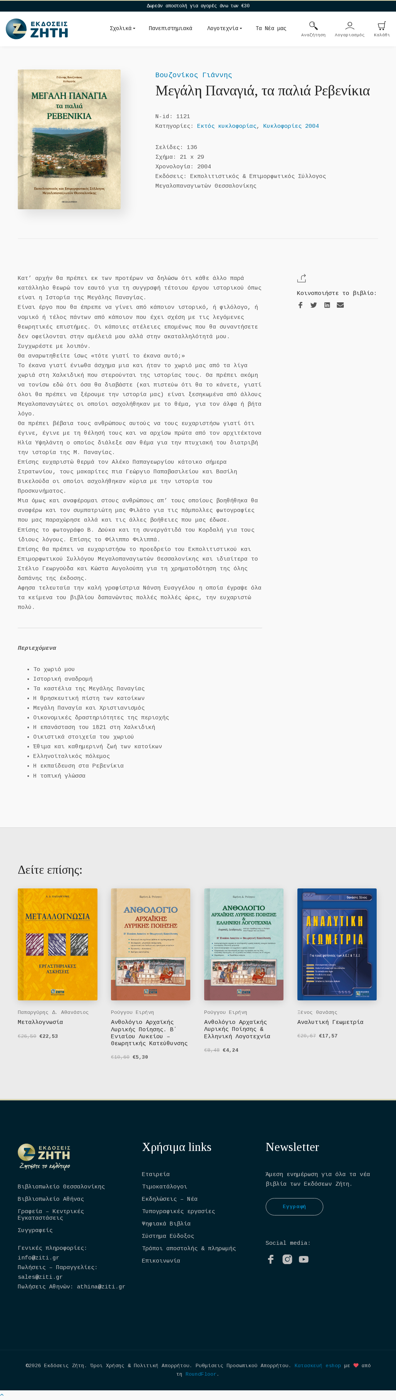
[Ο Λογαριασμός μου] (350, 26)
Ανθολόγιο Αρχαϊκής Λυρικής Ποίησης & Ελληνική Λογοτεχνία (237, 1029)
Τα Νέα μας (271, 28)
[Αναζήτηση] (313, 26)
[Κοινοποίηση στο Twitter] (313, 306)
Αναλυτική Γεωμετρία (330, 1022)
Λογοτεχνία (222, 28)
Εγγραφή (294, 1207)
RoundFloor (201, 1374)
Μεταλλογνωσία (40, 1022)
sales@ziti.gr (40, 1277)
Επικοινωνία (161, 1261)
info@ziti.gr (39, 1258)
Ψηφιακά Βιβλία (166, 1224)
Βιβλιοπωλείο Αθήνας (51, 1199)
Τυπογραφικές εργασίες (178, 1211)
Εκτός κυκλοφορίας (226, 126)
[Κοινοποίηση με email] (340, 305)
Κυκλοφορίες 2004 (291, 126)
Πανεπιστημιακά (170, 28)
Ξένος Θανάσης (317, 1012)
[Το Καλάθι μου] (382, 26)
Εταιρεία (156, 1174)
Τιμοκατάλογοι (164, 1187)
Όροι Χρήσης (107, 1366)
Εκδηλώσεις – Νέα (170, 1199)
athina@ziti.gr (101, 1287)
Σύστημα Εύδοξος (168, 1236)
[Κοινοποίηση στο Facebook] (300, 306)
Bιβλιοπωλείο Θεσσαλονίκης (61, 1187)
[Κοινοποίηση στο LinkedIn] (327, 306)
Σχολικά (120, 28)
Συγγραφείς (35, 1230)
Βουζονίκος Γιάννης (193, 75)
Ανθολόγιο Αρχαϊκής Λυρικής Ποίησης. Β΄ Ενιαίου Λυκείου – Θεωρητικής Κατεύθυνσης (149, 1033)
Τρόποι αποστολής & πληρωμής (189, 1249)
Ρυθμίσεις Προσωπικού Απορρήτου (242, 1366)
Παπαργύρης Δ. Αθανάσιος (53, 1012)
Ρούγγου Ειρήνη (132, 1012)
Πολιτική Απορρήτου (161, 1366)
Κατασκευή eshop (318, 1366)
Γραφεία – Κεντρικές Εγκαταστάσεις (51, 1215)
